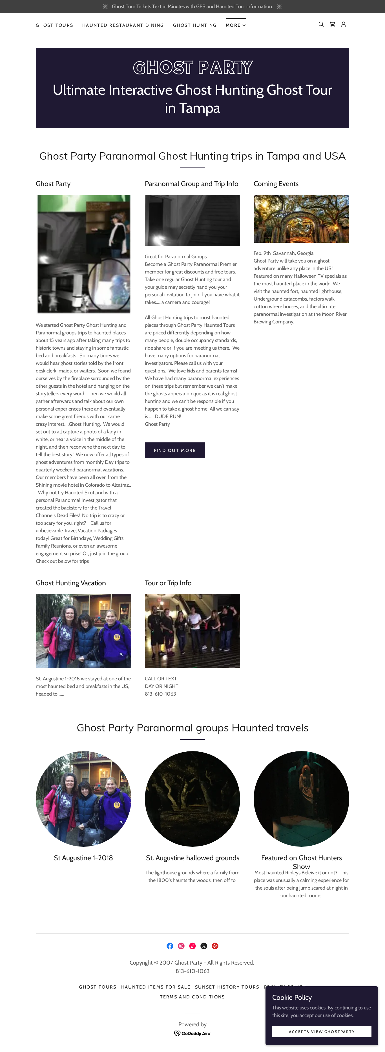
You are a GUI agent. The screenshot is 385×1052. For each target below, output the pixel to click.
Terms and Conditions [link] (192, 997)
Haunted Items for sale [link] (156, 987)
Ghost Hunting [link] (195, 25)
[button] (236, 23)
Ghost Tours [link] (54, 25)
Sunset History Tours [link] (227, 987)
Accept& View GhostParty (322, 1031)
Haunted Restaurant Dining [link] (123, 25)
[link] (332, 24)
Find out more (175, 450)
